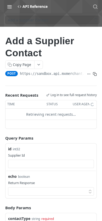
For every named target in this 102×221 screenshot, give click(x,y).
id (10, 148)
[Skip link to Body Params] (1, 207)
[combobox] (51, 164)
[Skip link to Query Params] (1, 138)
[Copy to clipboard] (95, 74)
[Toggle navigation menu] (9, 6)
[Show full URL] (89, 74)
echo (12, 176)
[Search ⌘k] (95, 6)
